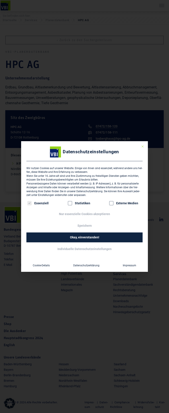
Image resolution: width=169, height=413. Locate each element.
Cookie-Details (41, 265)
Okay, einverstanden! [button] (84, 237)
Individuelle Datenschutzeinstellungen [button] (84, 249)
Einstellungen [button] (46, 195)
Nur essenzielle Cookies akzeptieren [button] (84, 214)
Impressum (129, 265)
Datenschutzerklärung (89, 191)
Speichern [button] (84, 225)
